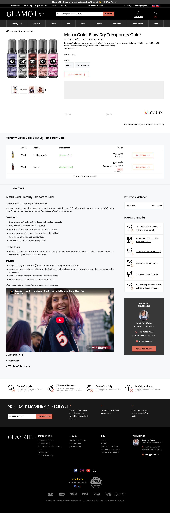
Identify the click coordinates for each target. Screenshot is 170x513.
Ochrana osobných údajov (111, 449)
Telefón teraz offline (95, 6)
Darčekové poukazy (45, 455)
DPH (39, 449)
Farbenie (13, 31)
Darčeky (64, 6)
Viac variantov (75, 74)
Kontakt (54, 6)
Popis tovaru (18, 188)
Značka (130, 124)
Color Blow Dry (157, 124)
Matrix (109, 114)
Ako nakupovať (75, 446)
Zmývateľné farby (26, 31)
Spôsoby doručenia (45, 440)
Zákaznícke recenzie (77, 482)
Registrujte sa (129, 6)
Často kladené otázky (78, 440)
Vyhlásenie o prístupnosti (110, 452)
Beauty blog (27, 6)
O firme (104, 440)
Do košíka (141, 155)
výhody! (145, 6)
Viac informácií (70, 48)
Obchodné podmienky (109, 446)
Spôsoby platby (44, 443)
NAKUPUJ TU (107, 2)
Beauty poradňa (14, 6)
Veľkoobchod (43, 452)
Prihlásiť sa (44, 416)
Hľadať (108, 14)
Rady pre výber (75, 443)
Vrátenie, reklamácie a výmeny (49, 446)
